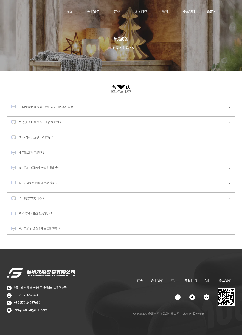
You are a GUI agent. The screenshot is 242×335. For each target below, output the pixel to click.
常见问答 (141, 11)
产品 (117, 11)
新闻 (165, 11)
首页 (69, 11)
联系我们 (189, 11)
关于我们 (93, 11)
